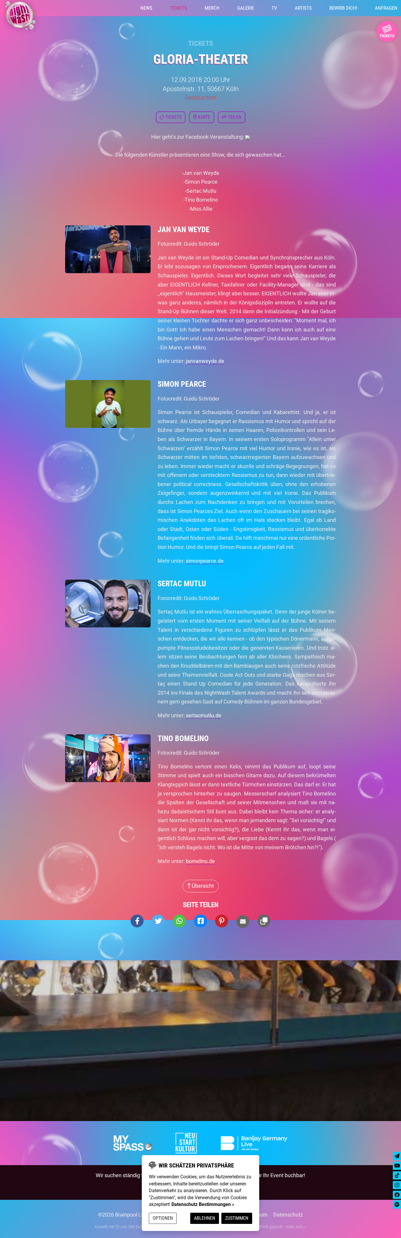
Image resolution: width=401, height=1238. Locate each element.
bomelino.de (200, 861)
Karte (203, 117)
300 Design (138, 1226)
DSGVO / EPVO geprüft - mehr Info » (273, 1226)
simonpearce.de (205, 561)
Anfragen (386, 8)
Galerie (245, 8)
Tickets (178, 8)
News (146, 8)
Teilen (234, 117)
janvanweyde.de (205, 361)
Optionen (163, 1218)
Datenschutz (288, 1215)
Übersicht (202, 886)
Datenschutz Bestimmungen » (202, 1204)
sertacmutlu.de (203, 715)
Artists (303, 8)
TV (274, 8)
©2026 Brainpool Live (123, 1215)
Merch (212, 8)
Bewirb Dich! (343, 8)
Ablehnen (204, 1218)
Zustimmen (236, 1218)
